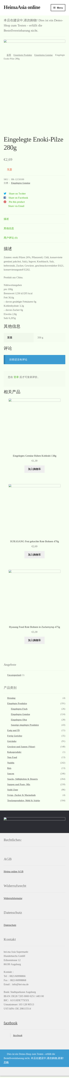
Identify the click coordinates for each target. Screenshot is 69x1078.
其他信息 (9, 228)
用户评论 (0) (10, 237)
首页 (9, 55)
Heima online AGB (13, 871)
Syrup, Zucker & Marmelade (21, 795)
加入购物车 (34, 469)
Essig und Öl (13, 730)
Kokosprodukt (14, 752)
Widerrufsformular (13, 898)
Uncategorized (14, 675)
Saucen (10, 773)
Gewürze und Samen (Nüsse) (21, 746)
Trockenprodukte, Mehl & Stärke (23, 800)
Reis (9, 768)
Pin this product (17, 202)
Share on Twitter (17, 193)
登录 (16, 377)
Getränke (11, 741)
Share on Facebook (18, 197)
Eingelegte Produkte (22, 55)
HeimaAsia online (22, 7)
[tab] (34, 219)
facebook (10, 1023)
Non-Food (12, 757)
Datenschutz (10, 925)
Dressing (11, 698)
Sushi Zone (12, 790)
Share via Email (16, 206)
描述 (6, 219)
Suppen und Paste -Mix (18, 784)
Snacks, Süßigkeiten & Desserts (22, 779)
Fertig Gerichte (14, 736)
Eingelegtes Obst (19, 720)
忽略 (6, 1062)
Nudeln (10, 763)
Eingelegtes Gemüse (43, 55)
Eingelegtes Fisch (19, 709)
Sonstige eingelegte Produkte (25, 725)
